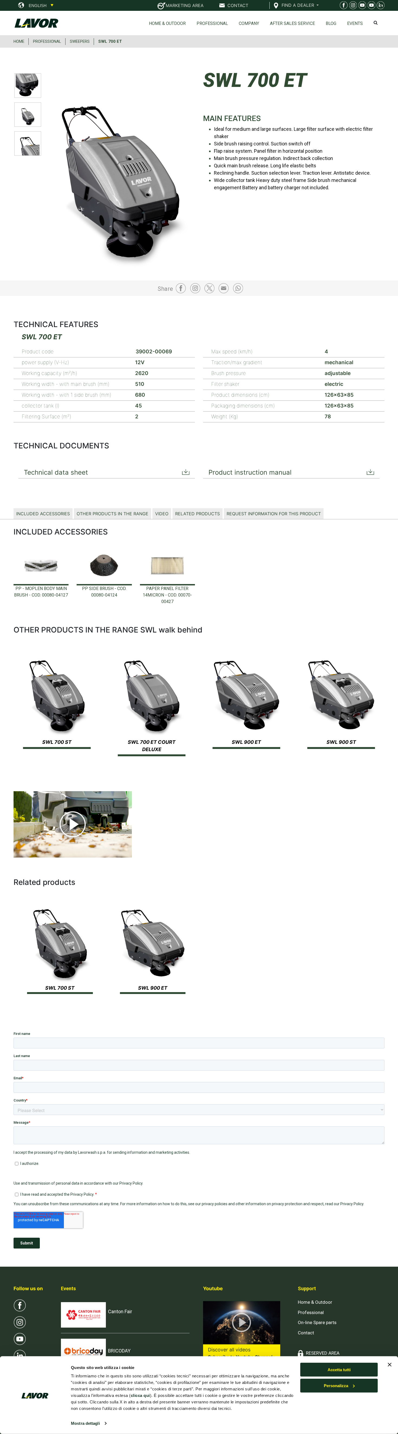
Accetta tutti (339, 1369)
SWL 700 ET (110, 41)
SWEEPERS (80, 41)
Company (249, 23)
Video (161, 513)
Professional (212, 23)
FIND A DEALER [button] (298, 5)
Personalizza (336, 1385)
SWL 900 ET (246, 742)
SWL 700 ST (56, 742)
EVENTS (355, 23)
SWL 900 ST (341, 742)
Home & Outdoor (167, 23)
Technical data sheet (56, 472)
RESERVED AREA (323, 1353)
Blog (331, 23)
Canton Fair (120, 1311)
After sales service (292, 23)
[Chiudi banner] (390, 1365)
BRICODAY (119, 1351)
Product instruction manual (250, 472)
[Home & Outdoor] (361, 6)
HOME (19, 41)
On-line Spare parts (317, 1322)
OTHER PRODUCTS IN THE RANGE (112, 513)
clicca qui (140, 1395)
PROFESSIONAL (47, 41)
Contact (306, 1332)
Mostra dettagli (85, 1423)
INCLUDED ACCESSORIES (43, 513)
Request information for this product (274, 513)
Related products (197, 513)
